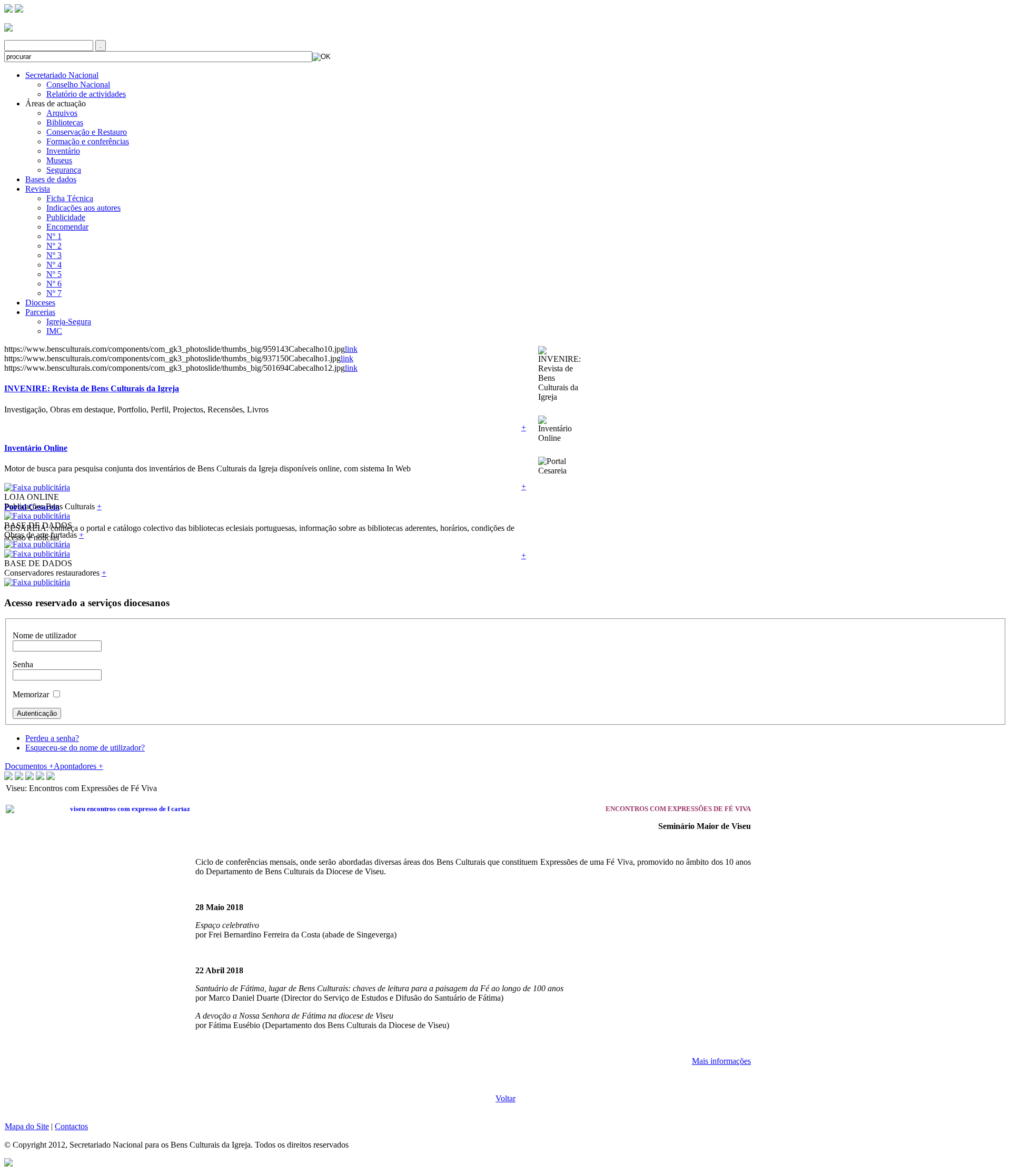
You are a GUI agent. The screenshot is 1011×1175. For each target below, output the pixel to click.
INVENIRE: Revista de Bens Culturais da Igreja (91, 388)
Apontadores (78, 766)
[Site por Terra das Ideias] (8, 1161)
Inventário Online (35, 447)
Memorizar (31, 694)
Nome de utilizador (44, 635)
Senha (23, 664)
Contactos (71, 1126)
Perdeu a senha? (52, 738)
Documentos (29, 766)
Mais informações (721, 1060)
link (351, 348)
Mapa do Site (27, 1126)
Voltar (505, 1098)
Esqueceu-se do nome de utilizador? (85, 747)
